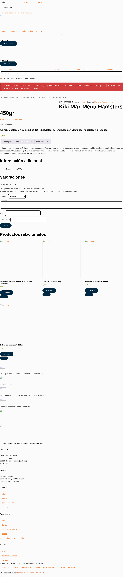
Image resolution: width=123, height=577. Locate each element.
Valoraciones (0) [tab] (42, 142)
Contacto (38, 2)
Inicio (4, 2)
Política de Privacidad (23, 567)
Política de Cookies (68, 567)
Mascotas (14, 31)
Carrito (4, 525)
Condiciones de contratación (13, 538)
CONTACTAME (114, 86)
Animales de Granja (29, 31)
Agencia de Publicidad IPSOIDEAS (30, 573)
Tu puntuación (4, 196)
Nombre (2, 213)
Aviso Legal (6, 567)
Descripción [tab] (8, 142)
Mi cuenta (5, 521)
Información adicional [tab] (25, 142)
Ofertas (44, 31)
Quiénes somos (25, 2)
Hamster (40, 97)
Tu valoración (4, 200)
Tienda (12, 2)
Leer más (7, 292)
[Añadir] (4, 296)
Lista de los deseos (9, 529)
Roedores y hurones (28, 97)
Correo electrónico (5, 219)
